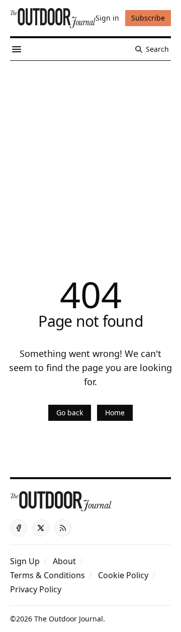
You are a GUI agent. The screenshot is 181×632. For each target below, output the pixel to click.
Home (115, 412)
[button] (25, 561)
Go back (69, 412)
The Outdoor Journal (68, 618)
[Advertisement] (90, 156)
